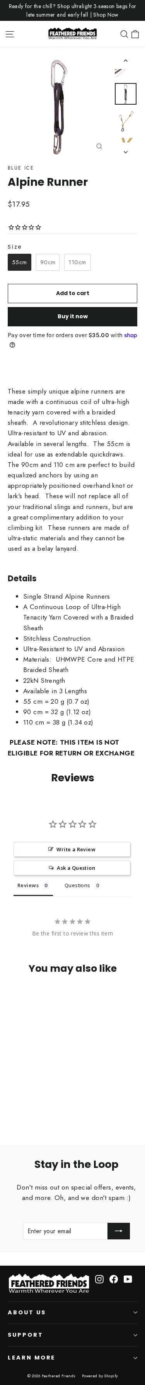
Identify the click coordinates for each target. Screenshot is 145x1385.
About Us (27, 1312)
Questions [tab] (77, 885)
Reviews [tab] (28, 885)
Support (25, 1335)
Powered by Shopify (100, 1376)
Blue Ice (21, 168)
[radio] (19, 262)
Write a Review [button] (76, 849)
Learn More (31, 1357)
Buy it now (73, 316)
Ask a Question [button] (76, 867)
